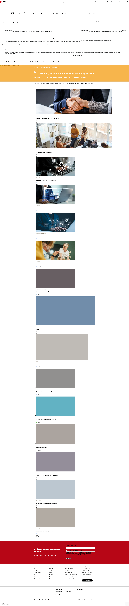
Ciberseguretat (37, 578)
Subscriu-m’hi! (68, 558)
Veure (37, 122)
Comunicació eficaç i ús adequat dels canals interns (46, 180)
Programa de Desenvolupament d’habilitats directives (46, 263)
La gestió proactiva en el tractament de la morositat (46, 419)
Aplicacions (36, 580)
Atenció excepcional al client (41, 447)
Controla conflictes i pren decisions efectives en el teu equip (47, 118)
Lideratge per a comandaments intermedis (44, 291)
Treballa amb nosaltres (87, 574)
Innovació (51, 574)
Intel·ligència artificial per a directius (43, 208)
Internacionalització (68, 566)
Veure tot (97, 21)
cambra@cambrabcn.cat (66, 594)
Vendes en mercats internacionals (70, 574)
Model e (37, 329)
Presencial (38, 149)
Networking (51, 568)
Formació (36, 566)
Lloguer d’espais (52, 578)
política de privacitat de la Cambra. (82, 555)
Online (37, 115)
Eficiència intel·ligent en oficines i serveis (44, 152)
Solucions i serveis (53, 566)
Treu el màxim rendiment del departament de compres (46, 503)
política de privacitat (78, 550)
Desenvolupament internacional (70, 572)
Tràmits (65, 580)
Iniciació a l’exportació (68, 568)
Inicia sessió (87, 580)
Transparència (87, 568)
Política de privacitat (43, 599)
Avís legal (36, 599)
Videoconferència (43, 233)
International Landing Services (70, 576)
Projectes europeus (52, 576)
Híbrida (35, 574)
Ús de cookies (50, 599)
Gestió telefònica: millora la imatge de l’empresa (45, 531)
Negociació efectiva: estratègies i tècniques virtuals (46, 363)
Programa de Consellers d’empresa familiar (44, 391)
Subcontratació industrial (69, 578)
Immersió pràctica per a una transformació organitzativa (47, 475)
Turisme (50, 570)
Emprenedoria (52, 580)
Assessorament (67, 570)
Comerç (50, 572)
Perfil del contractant (87, 570)
